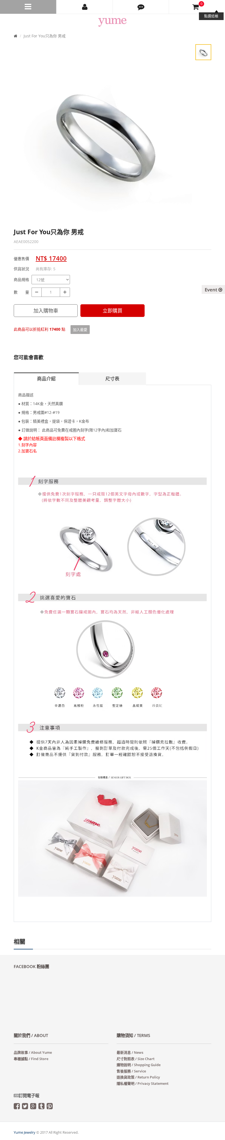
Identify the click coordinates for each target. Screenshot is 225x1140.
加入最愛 (80, 329)
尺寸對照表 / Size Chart (135, 1058)
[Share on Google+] (33, 1107)
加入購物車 (45, 310)
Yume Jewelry (24, 1132)
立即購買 (112, 310)
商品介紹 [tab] (46, 378)
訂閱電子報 (29, 1096)
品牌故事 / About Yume (33, 1052)
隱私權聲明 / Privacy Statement (142, 1083)
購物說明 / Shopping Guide (139, 1064)
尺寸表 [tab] (112, 378)
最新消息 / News (130, 1052)
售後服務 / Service (131, 1071)
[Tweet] (25, 1107)
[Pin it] (50, 1107)
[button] (141, 7)
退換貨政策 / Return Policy (138, 1077)
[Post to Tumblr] (41, 1107)
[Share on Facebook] (17, 1107)
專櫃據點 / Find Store (31, 1058)
